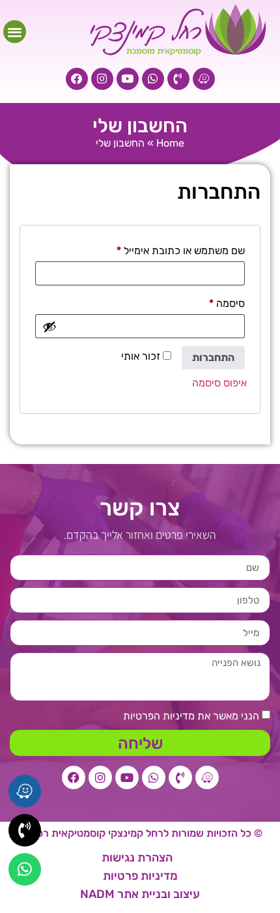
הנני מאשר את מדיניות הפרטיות (191, 716)
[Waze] (204, 79)
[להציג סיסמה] (49, 326)
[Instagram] (102, 79)
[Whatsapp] (153, 79)
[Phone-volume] (178, 79)
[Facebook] (77, 79)
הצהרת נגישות (137, 857)
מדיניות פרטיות (140, 876)
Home (170, 143)
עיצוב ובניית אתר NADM (140, 894)
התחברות (213, 357)
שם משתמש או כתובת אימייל (170, 248)
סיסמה (216, 301)
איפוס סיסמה (219, 383)
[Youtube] (128, 79)
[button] (14, 31)
